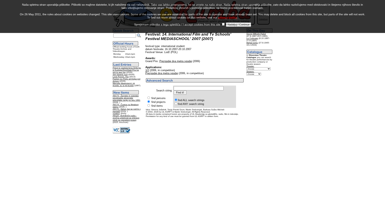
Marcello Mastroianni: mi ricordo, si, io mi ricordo (124, 84)
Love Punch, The (121, 77)
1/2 (147, 70)
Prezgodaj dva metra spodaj (175, 61)
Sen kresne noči (120, 74)
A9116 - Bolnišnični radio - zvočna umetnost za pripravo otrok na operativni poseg (126, 118)
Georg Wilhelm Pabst (256, 34)
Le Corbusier (252, 38)
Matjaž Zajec (252, 43)
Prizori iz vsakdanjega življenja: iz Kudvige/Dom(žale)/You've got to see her (127, 70)
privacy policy (227, 17)
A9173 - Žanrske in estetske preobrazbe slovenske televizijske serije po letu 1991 (126, 98)
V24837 (116, 113)
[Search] (139, 35)
